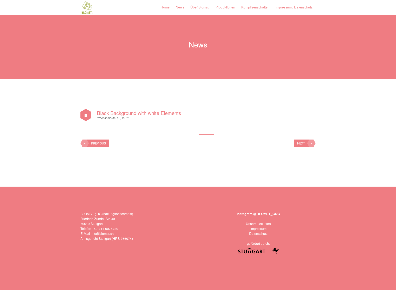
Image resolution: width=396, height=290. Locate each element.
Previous (98, 143)
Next (301, 143)
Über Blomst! (199, 7)
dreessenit (104, 118)
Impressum (258, 228)
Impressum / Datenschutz (294, 7)
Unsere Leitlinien (258, 223)
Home (165, 7)
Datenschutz (258, 233)
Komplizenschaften (255, 7)
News (180, 7)
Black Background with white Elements (139, 112)
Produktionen (225, 7)
